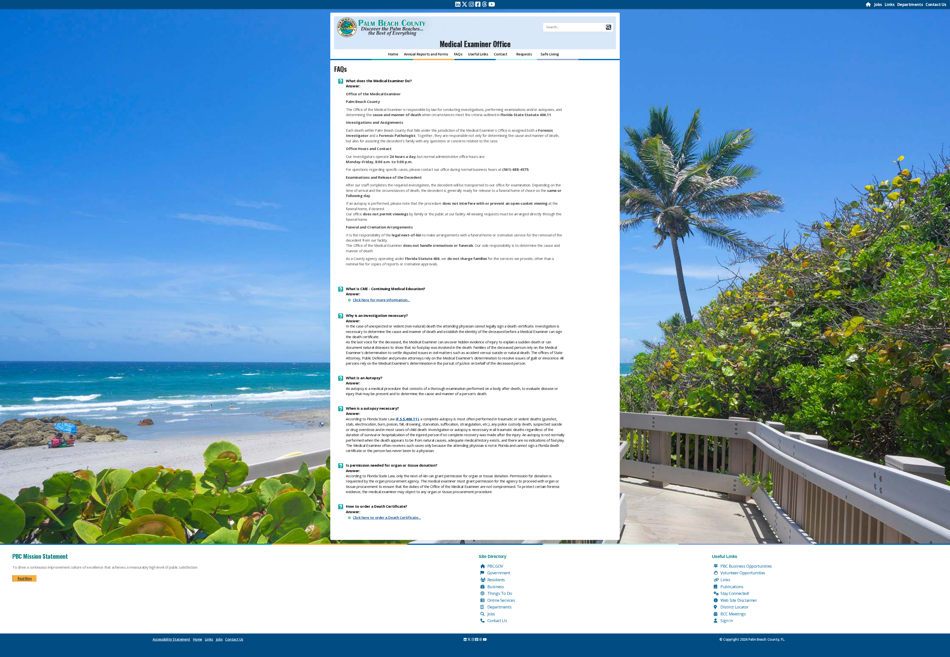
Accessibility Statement (171, 639)
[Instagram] (471, 4)
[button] (609, 27)
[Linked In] (457, 4)
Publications (731, 586)
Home (197, 639)
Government (498, 573)
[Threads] (484, 4)
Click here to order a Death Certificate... (387, 517)
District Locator (734, 607)
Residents (495, 579)
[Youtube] (491, 4)
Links (890, 4)
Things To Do (499, 593)
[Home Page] (868, 4)
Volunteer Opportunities (742, 573)
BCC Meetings (733, 614)
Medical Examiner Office (475, 43)
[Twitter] (465, 4)
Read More (25, 578)
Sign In (726, 620)
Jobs (878, 4)
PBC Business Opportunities (746, 566)
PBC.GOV (494, 566)
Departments (910, 4)
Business (495, 586)
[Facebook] (477, 4)
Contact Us (936, 4)
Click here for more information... (381, 299)
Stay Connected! (734, 593)
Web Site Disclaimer (738, 600)
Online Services (500, 600)
